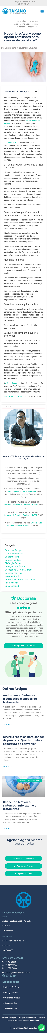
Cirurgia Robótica (12, 987)
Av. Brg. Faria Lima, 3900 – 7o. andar (16, 921)
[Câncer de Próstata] (3, 997)
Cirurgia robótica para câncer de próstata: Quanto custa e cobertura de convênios (23, 740)
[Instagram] (22, 4)
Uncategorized (12, 586)
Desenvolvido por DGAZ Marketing (23, 1028)
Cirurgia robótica (13, 560)
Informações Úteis (13, 576)
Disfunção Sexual (13, 563)
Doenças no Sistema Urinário (19, 569)
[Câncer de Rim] (3, 1003)
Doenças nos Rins (13, 573)
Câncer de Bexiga (13, 550)
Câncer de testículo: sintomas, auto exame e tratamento (19, 805)
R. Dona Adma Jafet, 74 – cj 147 (14, 941)
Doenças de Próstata (15, 566)
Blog (24, 21)
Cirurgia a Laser (11, 992)
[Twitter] (28, 4)
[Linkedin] (25, 4)
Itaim (4, 926)
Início (16, 21)
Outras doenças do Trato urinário (20, 579)
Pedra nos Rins (11, 1008)
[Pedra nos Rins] (3, 1008)
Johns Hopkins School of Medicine (21, 491)
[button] (42, 11)
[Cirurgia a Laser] (3, 992)
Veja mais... (8, 725)
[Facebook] (19, 4)
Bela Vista (6, 945)
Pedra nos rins (11, 582)
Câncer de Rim (12, 556)
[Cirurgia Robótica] (3, 987)
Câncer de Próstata (14, 553)
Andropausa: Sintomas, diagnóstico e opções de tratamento (20, 699)
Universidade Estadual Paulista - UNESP (20, 505)
